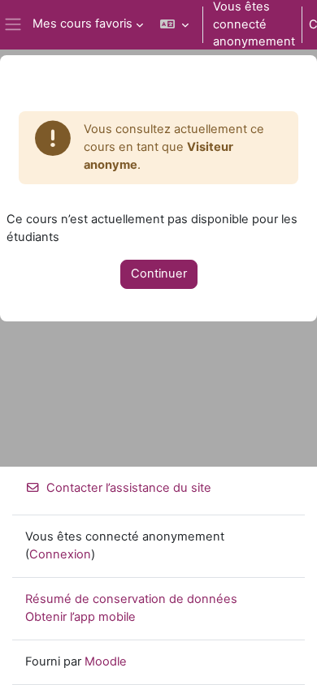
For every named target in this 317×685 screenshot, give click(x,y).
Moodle (106, 661)
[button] (174, 25)
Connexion (60, 554)
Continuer (159, 273)
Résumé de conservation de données (131, 599)
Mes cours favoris (82, 23)
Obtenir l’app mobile (80, 617)
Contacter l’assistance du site (128, 487)
